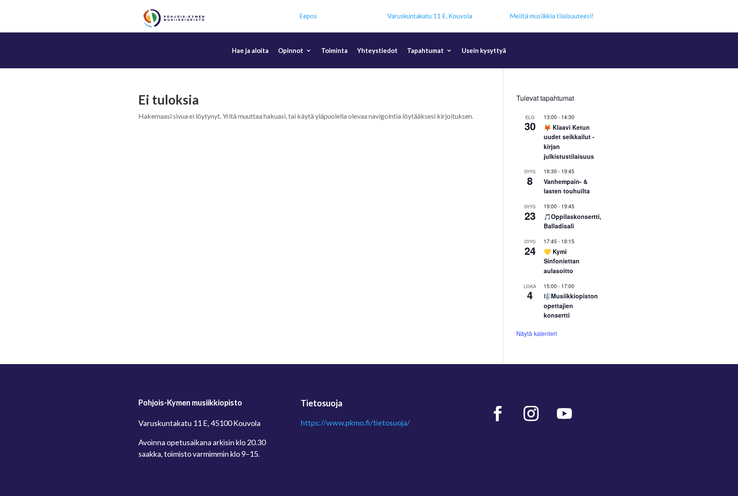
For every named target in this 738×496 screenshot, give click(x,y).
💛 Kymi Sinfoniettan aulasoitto (562, 261)
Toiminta (334, 50)
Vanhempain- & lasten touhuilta (567, 186)
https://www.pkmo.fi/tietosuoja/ (355, 422)
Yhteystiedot (377, 50)
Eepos (308, 16)
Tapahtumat (425, 50)
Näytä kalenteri (536, 333)
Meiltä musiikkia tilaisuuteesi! (552, 16)
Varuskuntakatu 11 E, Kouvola (429, 16)
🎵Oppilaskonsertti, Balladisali (572, 221)
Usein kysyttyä (484, 50)
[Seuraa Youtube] (565, 414)
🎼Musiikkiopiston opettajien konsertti (571, 305)
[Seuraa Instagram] (531, 414)
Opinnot (290, 50)
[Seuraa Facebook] (498, 414)
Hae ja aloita (250, 50)
